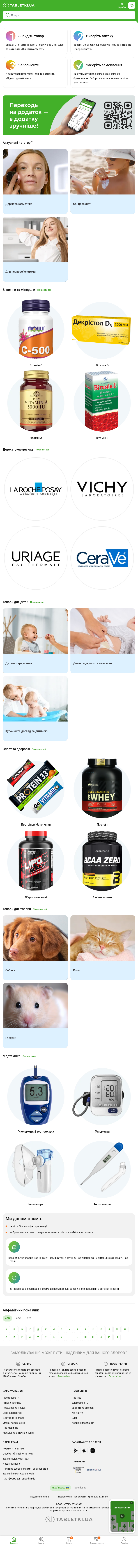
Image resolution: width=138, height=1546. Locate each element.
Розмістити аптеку (13, 1448)
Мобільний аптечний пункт (18, 1432)
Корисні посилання (83, 1422)
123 (29, 1318)
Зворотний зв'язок (83, 1407)
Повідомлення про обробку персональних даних (83, 1496)
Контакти (77, 1412)
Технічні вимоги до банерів (18, 1473)
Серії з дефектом (12, 1412)
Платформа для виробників (19, 1478)
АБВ (7, 1318)
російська (80, 1487)
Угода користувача (39, 1496)
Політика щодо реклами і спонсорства (25, 1468)
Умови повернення (14, 1422)
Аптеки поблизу (12, 1402)
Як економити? (11, 1397)
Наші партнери (11, 1463)
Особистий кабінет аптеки (18, 1453)
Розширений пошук (14, 1407)
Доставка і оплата (13, 1417)
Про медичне (10, 1427)
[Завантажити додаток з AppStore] (84, 1450)
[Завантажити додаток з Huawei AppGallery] (92, 1450)
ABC (18, 1318)
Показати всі (44, 289)
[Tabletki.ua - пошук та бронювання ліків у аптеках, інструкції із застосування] (19, 5)
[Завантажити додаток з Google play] (75, 1450)
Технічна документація (16, 1458)
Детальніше (63, 1376)
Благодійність (80, 1402)
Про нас (76, 1397)
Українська (58, 1487)
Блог (74, 1417)
